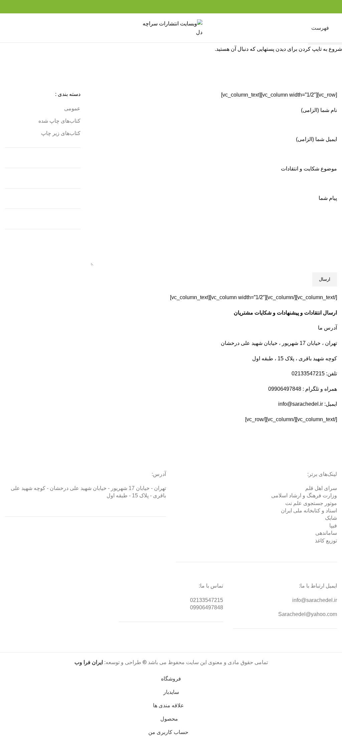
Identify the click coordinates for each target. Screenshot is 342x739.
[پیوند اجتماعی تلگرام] (156, 6)
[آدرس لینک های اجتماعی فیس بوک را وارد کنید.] (186, 6)
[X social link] (179, 6)
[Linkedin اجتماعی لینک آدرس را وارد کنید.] (163, 6)
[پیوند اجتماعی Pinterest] (171, 6)
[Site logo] (171, 27)
